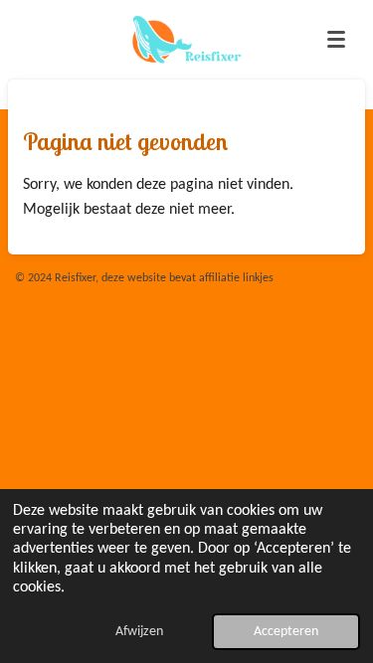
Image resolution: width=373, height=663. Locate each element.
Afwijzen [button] (139, 631)
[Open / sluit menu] (336, 40)
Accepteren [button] (286, 631)
